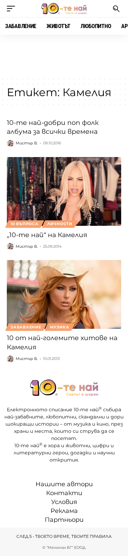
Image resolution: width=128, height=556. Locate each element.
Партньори (64, 519)
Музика (59, 327)
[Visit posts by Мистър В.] (10, 143)
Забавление (26, 327)
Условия (64, 502)
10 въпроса (25, 223)
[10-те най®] (64, 8)
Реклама (64, 511)
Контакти (64, 493)
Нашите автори (64, 484)
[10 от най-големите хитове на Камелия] (64, 294)
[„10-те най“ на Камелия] (64, 191)
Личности (59, 223)
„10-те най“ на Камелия (47, 235)
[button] (12, 8)
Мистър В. (27, 143)
